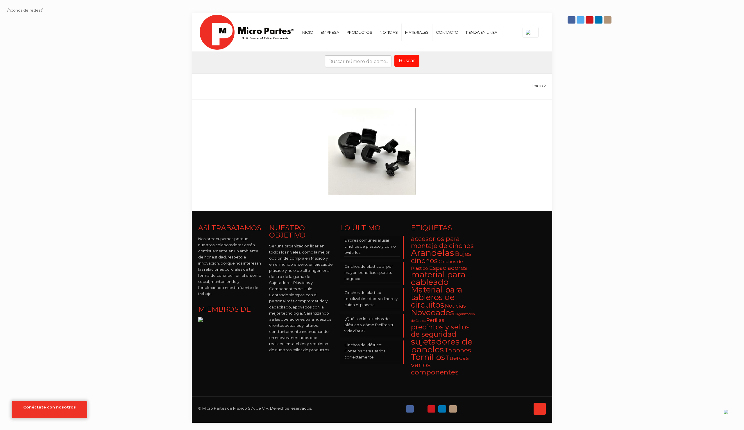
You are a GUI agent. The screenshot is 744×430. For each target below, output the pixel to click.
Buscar (407, 60)
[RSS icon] (464, 407)
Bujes (463, 253)
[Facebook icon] (572, 20)
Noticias (455, 306)
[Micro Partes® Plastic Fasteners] (247, 32)
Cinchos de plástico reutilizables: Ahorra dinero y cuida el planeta (371, 298)
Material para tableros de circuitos (436, 297)
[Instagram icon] (608, 20)
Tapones (458, 350)
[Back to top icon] (540, 409)
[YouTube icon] (590, 20)
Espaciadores (448, 267)
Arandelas (432, 253)
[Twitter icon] (581, 20)
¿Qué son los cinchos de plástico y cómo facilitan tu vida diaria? (369, 324)
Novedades (432, 312)
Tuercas (457, 357)
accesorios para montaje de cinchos (442, 242)
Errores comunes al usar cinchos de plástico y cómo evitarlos (370, 246)
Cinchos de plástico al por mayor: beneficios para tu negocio (368, 272)
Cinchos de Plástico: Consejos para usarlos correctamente (364, 350)
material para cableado (438, 278)
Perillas (435, 320)
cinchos (424, 260)
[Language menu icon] (531, 32)
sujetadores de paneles (442, 345)
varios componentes (434, 368)
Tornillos (428, 357)
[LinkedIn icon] (599, 20)
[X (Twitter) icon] (421, 407)
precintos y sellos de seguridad (440, 330)
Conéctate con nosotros (49, 407)
